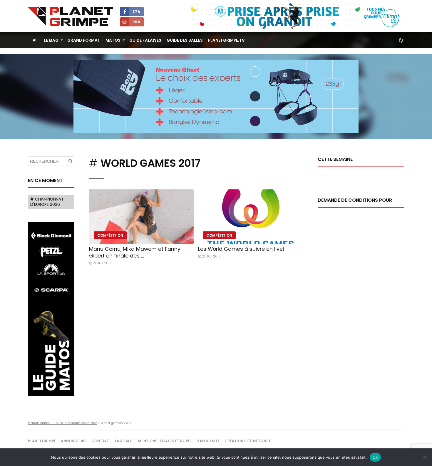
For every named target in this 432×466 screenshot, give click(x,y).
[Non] (425, 457)
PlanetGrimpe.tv (226, 40)
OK (375, 457)
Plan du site (207, 440)
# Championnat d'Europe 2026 (46, 201)
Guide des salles (185, 40)
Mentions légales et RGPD (164, 440)
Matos (113, 40)
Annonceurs (74, 440)
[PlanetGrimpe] (70, 16)
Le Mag (51, 40)
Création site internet (248, 440)
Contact (100, 440)
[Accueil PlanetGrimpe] (34, 40)
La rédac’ (124, 440)
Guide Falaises (145, 40)
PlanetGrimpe (42, 440)
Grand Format (83, 40)
